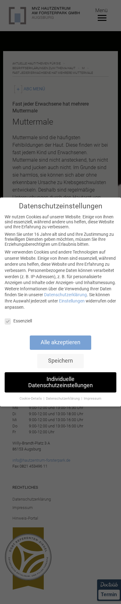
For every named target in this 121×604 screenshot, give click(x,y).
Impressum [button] (92, 399)
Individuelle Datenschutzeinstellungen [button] (60, 382)
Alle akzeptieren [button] (60, 342)
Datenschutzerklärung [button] (63, 399)
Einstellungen (72, 300)
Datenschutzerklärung (65, 294)
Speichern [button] (60, 361)
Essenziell (22, 320)
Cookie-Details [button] (31, 399)
